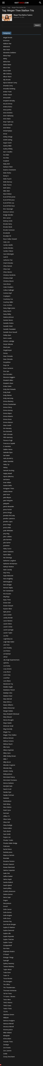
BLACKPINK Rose (9, 206)
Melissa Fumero (8, 741)
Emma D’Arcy (7, 407)
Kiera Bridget (7, 585)
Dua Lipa (6, 371)
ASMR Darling (7, 140)
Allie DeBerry (7, 74)
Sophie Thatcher (8, 939)
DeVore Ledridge (8, 341)
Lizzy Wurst (7, 672)
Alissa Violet (7, 71)
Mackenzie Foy (8, 684)
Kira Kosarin (7, 594)
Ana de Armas (7, 104)
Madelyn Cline (7, 693)
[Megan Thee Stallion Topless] (7, 17)
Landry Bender (8, 618)
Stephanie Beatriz (9, 951)
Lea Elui (5, 636)
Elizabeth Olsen (8, 383)
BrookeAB (6, 233)
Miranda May (7, 768)
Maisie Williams (8, 705)
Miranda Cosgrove (9, 765)
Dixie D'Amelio (8, 356)
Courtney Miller (8, 302)
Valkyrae (6, 1018)
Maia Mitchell (7, 699)
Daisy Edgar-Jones (9, 308)
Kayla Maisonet (8, 576)
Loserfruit (6, 678)
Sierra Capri (7, 897)
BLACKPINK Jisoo (9, 200)
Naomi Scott (7, 789)
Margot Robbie (8, 711)
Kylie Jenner (7, 612)
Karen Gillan (7, 555)
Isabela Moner (7, 491)
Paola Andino (7, 828)
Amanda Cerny (8, 86)
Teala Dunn (7, 972)
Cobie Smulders (8, 287)
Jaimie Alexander (8, 506)
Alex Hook (6, 50)
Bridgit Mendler (8, 215)
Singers (5, 900)
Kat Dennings (7, 558)
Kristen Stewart (8, 606)
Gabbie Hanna (7, 449)
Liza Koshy (6, 666)
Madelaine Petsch (9, 690)
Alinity (5, 59)
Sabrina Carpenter (9, 870)
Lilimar (5, 657)
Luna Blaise (7, 681)
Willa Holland (7, 1033)
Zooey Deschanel (9, 1057)
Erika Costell (7, 425)
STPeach (6, 954)
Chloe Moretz (7, 272)
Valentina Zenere (8, 1014)
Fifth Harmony (7, 437)
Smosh (5, 906)
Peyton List (6, 837)
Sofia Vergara (7, 915)
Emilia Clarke (7, 386)
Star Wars (6, 948)
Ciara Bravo (7, 284)
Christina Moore (8, 281)
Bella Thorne (7, 185)
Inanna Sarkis (7, 485)
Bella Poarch (7, 179)
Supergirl (6, 960)
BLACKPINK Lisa (8, 203)
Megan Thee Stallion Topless (23, 15)
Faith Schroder (8, 434)
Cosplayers (6, 296)
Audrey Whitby (7, 149)
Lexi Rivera (6, 651)
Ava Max (6, 158)
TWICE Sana (7, 1005)
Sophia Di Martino (9, 927)
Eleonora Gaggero (9, 377)
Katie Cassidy (7, 570)
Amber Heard (7, 95)
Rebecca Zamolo (8, 855)
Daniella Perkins (8, 323)
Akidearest (6, 46)
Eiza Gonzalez (7, 374)
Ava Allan (6, 155)
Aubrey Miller (7, 146)
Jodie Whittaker (8, 530)
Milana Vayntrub (8, 750)
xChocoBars (7, 1039)
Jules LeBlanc (7, 537)
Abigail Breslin (7, 37)
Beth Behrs (6, 188)
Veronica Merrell (8, 1027)
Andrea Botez (7, 107)
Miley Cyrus (7, 753)
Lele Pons (6, 645)
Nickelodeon (7, 801)
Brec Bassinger (8, 209)
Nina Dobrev (7, 807)
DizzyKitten (6, 362)
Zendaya (6, 1045)
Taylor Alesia (7, 969)
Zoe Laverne (7, 1051)
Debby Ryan (7, 335)
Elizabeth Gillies (8, 380)
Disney (5, 353)
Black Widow (7, 194)
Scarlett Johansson (9, 891)
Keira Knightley (8, 579)
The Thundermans (9, 987)
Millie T (5, 759)
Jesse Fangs (7, 524)
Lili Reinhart (7, 654)
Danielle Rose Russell (10, 332)
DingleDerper (7, 350)
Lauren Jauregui (8, 630)
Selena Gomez (8, 894)
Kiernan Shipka (8, 588)
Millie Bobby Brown (9, 756)
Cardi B (5, 257)
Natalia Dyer (7, 792)
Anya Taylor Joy (8, 122)
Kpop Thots (7, 600)
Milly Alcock (7, 762)
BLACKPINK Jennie (9, 197)
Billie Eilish (6, 191)
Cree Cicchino (7, 305)
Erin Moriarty (7, 428)
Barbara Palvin (8, 167)
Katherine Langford (9, 561)
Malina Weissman (9, 708)
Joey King (6, 534)
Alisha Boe (6, 62)
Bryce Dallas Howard (10, 239)
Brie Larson (7, 218)
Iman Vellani (7, 482)
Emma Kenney (8, 410)
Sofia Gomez (7, 912)
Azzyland (6, 161)
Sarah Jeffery (7, 888)
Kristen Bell (6, 603)
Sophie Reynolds (8, 936)
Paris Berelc (7, 831)
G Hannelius (7, 446)
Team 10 (6, 975)
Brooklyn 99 (7, 236)
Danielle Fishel (7, 326)
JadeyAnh (6, 503)
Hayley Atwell (7, 473)
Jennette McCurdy (9, 515)
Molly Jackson (7, 774)
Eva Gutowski (7, 431)
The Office (6, 984)
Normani (6, 813)
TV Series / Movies (9, 996)
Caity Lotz (6, 242)
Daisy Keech (7, 311)
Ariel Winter (7, 128)
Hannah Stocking (8, 470)
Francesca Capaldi (9, 443)
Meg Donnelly (7, 729)
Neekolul (6, 798)
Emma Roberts (8, 416)
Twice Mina (7, 999)
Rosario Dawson (8, 864)
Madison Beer (7, 696)
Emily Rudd (6, 392)
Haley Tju (6, 464)
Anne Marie (7, 119)
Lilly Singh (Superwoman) (11, 660)
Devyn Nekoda (8, 344)
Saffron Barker (8, 876)
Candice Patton (8, 251)
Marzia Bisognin (8, 720)
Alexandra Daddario (9, 53)
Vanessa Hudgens (9, 1021)
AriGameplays (7, 131)
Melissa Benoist (8, 738)
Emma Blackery (8, 401)
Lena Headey (7, 648)
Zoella (5, 1054)
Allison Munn (7, 77)
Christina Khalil (8, 278)
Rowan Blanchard (9, 867)
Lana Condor (7, 615)
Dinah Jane (6, 347)
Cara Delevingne (8, 254)
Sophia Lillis (7, 933)
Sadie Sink (6, 873)
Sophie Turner (7, 942)
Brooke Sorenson (9, 230)
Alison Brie (6, 68)
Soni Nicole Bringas (9, 924)
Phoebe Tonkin (8, 840)
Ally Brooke (7, 80)
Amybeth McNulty (9, 101)
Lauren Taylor (7, 633)
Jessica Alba (7, 527)
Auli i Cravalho (7, 152)
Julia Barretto (7, 540)
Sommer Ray (7, 921)
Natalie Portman (8, 795)
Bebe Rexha (7, 173)
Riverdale (6, 858)
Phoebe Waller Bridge (10, 843)
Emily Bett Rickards (9, 389)
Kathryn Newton (8, 567)
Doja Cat (6, 365)
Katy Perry (6, 573)
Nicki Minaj (6, 804)
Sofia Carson (7, 909)
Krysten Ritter (7, 609)
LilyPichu (6, 663)
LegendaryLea (7, 639)
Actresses (6, 40)
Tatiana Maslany (8, 966)
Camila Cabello (8, 245)
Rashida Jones (7, 852)
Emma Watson (8, 422)
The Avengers (7, 981)
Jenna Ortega (7, 512)
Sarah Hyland (7, 885)
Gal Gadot (6, 455)
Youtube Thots (8, 1042)
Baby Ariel (6, 164)
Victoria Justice (8, 1030)
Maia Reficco (7, 702)
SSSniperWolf (7, 945)
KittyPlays (6, 597)
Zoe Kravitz (7, 1048)
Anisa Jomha (7, 110)
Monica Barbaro (8, 783)
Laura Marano (7, 621)
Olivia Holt (6, 822)
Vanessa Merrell (8, 1024)
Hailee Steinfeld (8, 461)
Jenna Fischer (7, 509)
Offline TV (6, 816)
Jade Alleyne (7, 497)
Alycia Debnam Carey (10, 83)
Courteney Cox (8, 299)
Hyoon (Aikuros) (8, 476)
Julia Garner (7, 543)
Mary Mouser (7, 717)
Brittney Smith (7, 221)
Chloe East (6, 269)
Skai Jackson (7, 903)
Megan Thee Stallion (9, 735)
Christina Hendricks (9, 275)
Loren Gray (6, 675)
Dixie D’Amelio (8, 359)
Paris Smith (6, 834)
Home (4, 7)
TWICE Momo (7, 1002)
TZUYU (5, 1011)
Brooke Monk (7, 227)
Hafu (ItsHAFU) (8, 458)
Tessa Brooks (7, 978)
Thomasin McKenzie (9, 990)
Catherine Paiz (7, 260)
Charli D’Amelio (8, 263)
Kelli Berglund (7, 582)
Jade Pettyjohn (8, 500)
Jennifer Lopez (7, 521)
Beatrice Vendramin (9, 170)
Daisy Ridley (7, 314)
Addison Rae (7, 43)
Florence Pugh (7, 440)
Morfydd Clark (7, 786)
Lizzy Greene (7, 669)
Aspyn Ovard (7, 143)
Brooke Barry (7, 224)
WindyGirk (6, 1036)
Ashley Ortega (7, 137)
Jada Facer (6, 494)
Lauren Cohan (7, 627)
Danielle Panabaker (9, 329)
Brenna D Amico (8, 212)
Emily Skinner (7, 395)
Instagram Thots (8, 488)
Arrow (5, 134)
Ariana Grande (7, 125)
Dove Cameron (8, 368)
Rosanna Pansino (8, 861)
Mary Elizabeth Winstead (11, 714)
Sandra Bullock (8, 882)
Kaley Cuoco (7, 549)
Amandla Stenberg (9, 89)
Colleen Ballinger (8, 290)
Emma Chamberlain (9, 404)
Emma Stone (7, 419)
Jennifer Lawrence (9, 518)
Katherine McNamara (10, 564)
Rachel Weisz (7, 849)
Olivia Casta (7, 819)
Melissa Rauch (7, 744)
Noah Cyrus (7, 810)
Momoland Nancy (9, 777)
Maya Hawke (7, 723)
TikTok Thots (7, 993)
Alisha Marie (7, 65)
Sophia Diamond (8, 930)
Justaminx (6, 546)
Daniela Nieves (8, 320)
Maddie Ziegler (8, 687)
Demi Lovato (7, 338)
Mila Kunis (6, 747)
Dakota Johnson (8, 317)
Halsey (5, 467)
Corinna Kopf (7, 293)
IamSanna (6, 479)
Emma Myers (7, 413)
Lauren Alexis (7, 624)
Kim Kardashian (8, 591)
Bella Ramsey (7, 182)
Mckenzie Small (8, 726)
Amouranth (6, 98)
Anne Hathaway (8, 116)
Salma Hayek (7, 879)
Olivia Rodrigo (7, 825)
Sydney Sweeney (8, 963)
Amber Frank (7, 92)
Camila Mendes (8, 248)
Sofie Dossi (7, 918)
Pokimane (6, 846)
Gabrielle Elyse (7, 452)
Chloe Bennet (7, 266)
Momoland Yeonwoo (10, 780)
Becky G (5, 176)
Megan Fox (6, 732)
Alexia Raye (7, 56)
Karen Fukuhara (8, 552)
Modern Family (8, 771)
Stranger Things (8, 957)
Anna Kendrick (7, 113)
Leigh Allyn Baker (8, 642)
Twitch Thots (7, 1008)
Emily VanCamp (8, 398)
